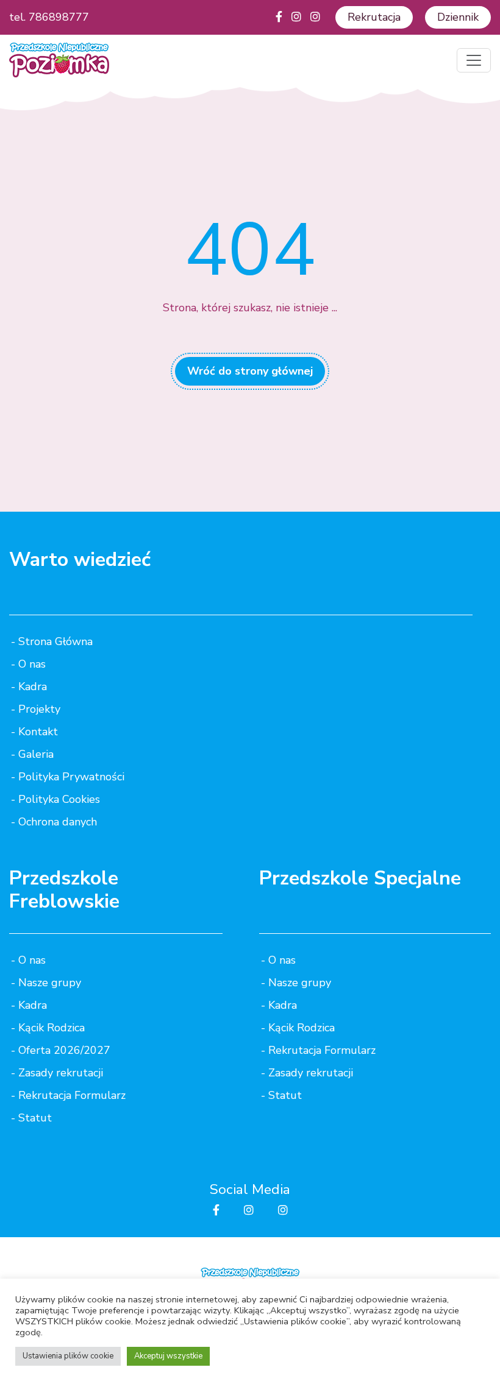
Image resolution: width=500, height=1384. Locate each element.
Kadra (32, 686)
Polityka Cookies (59, 799)
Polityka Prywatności (71, 776)
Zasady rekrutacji (60, 1072)
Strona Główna (55, 641)
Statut (35, 1117)
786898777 (59, 17)
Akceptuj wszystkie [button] (168, 1355)
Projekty (39, 709)
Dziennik (458, 17)
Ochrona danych (57, 821)
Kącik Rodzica (51, 1027)
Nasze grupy (49, 982)
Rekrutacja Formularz (72, 1095)
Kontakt (38, 731)
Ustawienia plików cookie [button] (68, 1355)
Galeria (36, 754)
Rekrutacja (374, 17)
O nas (32, 664)
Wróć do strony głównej (250, 371)
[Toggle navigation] (474, 60)
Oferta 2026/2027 (64, 1050)
